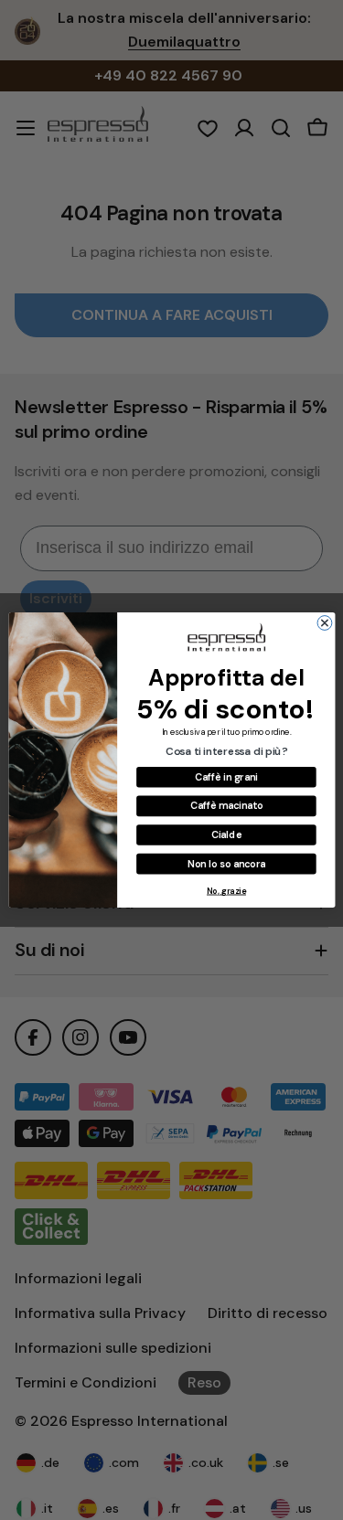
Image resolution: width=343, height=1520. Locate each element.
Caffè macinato (225, 805)
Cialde (225, 834)
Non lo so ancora (225, 863)
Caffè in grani (226, 777)
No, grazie (226, 891)
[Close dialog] (324, 623)
